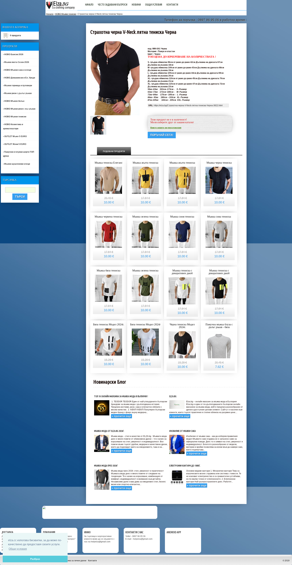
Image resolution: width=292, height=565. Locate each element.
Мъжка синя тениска (182, 216)
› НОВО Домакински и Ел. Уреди (19, 78)
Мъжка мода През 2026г (106, 465)
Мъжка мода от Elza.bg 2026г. (109, 431)
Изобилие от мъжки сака (182, 431)
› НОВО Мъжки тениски (14, 116)
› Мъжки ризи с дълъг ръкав (17, 93)
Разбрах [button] (35, 559)
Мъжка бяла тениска (108, 270)
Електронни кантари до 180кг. (184, 465)
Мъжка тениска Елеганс (109, 162)
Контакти (172, 4)
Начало (89, 4)
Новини (136, 4)
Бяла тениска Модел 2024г (145, 324)
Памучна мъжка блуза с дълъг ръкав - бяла (219, 326)
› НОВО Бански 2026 (13, 54)
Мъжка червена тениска (108, 216)
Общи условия (153, 4)
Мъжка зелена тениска (145, 216)
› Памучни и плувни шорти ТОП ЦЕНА (18, 154)
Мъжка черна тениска (219, 162)
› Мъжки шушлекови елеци (16, 164)
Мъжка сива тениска (219, 216)
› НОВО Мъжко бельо (13, 101)
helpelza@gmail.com (100, 541)
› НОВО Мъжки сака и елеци (17, 70)
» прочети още (121, 416)
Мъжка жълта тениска (145, 162)
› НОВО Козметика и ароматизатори (13, 126)
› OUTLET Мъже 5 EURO (15, 136)
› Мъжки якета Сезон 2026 (16, 62)
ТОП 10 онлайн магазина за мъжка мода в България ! (121, 396)
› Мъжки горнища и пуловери (17, 85)
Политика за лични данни (74, 560)
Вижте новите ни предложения (165, 128)
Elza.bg (172, 396)
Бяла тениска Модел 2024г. (108, 324)
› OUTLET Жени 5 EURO (14, 144)
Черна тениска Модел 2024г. (182, 326)
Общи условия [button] (18, 548)
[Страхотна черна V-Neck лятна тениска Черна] (98, 125)
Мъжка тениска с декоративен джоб (182, 272)
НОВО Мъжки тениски (65, 14)
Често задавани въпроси (112, 4)
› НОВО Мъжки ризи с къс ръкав (19, 109)
